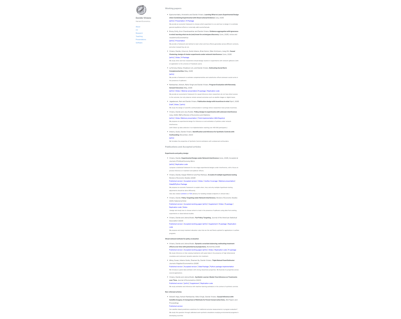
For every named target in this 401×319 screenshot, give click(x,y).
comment (184, 193)
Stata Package (203, 267)
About (138, 27)
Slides (177, 57)
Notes (185, 207)
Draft (171, 104)
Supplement (213, 204)
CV (137, 30)
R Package (190, 21)
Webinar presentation (189, 91)
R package (202, 91)
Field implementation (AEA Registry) (211, 118)
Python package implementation (222, 267)
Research (139, 33)
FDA (190, 193)
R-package (232, 250)
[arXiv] (171, 21)
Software (139, 43)
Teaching (139, 36)
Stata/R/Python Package (178, 184)
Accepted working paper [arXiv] (195, 204)
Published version (176, 181)
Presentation (180, 21)
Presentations (141, 39)
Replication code (213, 91)
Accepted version (190, 181)
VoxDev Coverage (211, 181)
